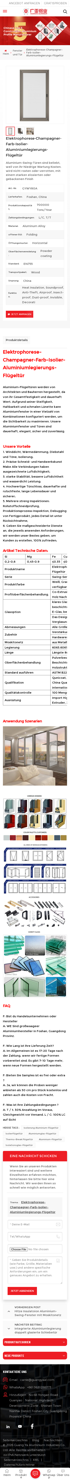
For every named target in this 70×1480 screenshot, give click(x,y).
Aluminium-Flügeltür (50, 1139)
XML (36, 1460)
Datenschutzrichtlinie (19, 1464)
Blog (35, 1440)
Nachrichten (53, 1440)
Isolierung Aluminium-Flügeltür (41, 1127)
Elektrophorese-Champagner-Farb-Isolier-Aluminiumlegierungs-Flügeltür (32, 1207)
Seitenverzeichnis (15, 1440)
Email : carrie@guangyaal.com (31, 1380)
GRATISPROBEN (55, 3)
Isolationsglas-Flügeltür (19, 1145)
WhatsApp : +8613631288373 (30, 1387)
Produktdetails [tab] (17, 340)
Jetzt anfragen (21, 314)
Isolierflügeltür (14, 1133)
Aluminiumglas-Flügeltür (42, 1133)
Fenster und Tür (17, 52)
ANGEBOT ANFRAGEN (24, 3)
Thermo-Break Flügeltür (19, 1139)
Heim (6, 53)
